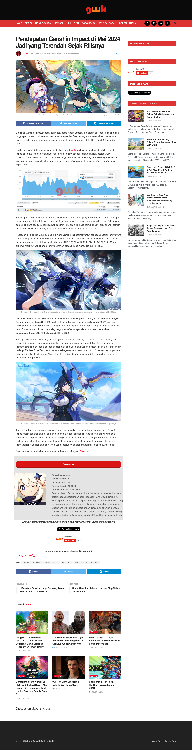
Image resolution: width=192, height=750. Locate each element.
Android (52, 53)
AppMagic (37, 562)
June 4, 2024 (40, 53)
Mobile (84, 562)
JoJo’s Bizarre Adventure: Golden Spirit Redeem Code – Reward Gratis (160, 114)
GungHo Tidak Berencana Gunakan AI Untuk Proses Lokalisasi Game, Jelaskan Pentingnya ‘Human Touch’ (30, 642)
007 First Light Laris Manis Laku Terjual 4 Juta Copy (65, 683)
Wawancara (88, 23)
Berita (28, 23)
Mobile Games (43, 23)
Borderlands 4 (127, 23)
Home (19, 23)
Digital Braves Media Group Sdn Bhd (41, 741)
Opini (76, 23)
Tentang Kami (170, 740)
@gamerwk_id (28, 555)
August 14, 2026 (154, 120)
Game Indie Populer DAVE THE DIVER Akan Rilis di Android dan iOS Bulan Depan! (161, 170)
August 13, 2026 (154, 148)
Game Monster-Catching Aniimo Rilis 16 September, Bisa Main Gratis (161, 142)
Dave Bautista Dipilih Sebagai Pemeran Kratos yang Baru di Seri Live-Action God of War (67, 640)
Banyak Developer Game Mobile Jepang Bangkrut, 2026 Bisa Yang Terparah (161, 228)
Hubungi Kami (156, 740)
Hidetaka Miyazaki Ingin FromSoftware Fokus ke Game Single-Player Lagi (104, 640)
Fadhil (27, 53)
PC (69, 23)
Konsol (59, 23)
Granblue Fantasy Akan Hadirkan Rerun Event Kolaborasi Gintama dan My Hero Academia (159, 198)
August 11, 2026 (154, 207)
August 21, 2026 (23, 650)
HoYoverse (67, 562)
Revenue (95, 562)
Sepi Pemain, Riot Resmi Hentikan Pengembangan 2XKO (102, 685)
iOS (65, 53)
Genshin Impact (52, 562)
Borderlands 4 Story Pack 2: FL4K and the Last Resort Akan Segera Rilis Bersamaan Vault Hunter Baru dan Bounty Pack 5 (32, 688)
